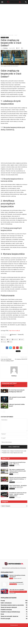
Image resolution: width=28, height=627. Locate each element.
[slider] (5, 334)
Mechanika (12, 497)
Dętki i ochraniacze (6, 603)
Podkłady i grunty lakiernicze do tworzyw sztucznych (18, 592)
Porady (11, 474)
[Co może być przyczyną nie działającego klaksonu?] (4, 391)
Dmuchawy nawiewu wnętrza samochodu (12, 605)
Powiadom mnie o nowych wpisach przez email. (12, 452)
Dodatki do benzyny (6, 609)
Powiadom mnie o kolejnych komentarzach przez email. (14, 450)
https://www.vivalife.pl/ (14, 330)
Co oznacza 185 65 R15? (21, 359)
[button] (26, 2)
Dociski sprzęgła (13, 584)
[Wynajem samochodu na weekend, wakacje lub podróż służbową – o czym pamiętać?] (4, 479)
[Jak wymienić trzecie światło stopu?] (4, 399)
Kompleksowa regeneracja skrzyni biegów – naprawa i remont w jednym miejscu (17, 494)
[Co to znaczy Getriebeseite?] (4, 584)
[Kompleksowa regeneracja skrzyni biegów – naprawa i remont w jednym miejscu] (4, 494)
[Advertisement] (14, 19)
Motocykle (12, 465)
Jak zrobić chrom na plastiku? (16, 589)
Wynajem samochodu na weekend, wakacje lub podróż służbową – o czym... (17, 479)
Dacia (7, 37)
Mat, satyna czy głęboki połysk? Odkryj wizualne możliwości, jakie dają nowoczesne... (17, 471)
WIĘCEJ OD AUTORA (8, 386)
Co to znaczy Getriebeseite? (16, 582)
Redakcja (5, 48)
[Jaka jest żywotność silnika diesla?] (4, 406)
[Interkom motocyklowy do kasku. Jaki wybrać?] (4, 576)
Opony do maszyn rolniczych (9, 607)
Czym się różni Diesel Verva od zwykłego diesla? (7, 360)
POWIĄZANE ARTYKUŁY (9, 383)
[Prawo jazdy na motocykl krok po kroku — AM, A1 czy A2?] (4, 464)
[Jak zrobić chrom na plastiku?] (4, 591)
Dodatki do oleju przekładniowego (10, 612)
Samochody (3, 37)
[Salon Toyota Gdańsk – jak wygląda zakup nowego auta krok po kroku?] (4, 487)
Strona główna (4, 35)
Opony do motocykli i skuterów (9, 616)
